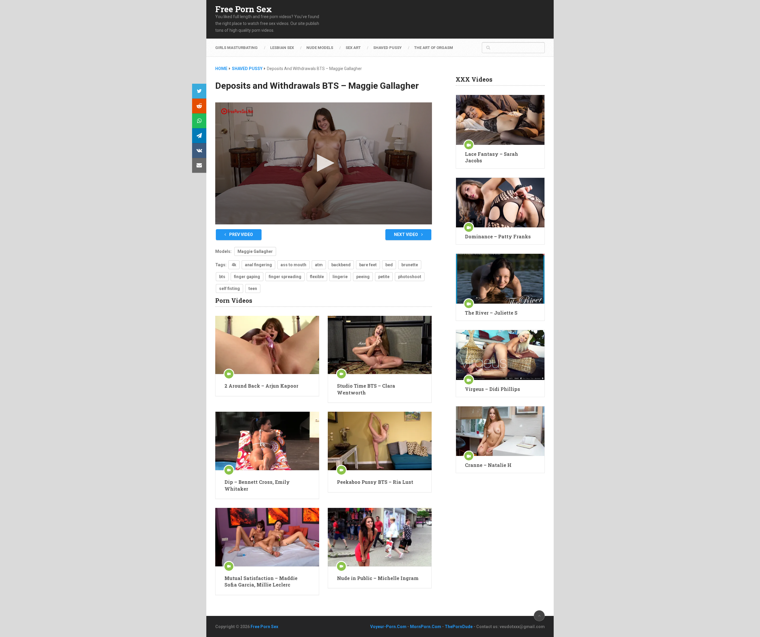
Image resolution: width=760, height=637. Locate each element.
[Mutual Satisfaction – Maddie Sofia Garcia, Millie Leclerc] (267, 537)
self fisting (229, 288)
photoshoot (409, 276)
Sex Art (353, 47)
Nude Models (319, 47)
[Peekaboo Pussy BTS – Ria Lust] (380, 441)
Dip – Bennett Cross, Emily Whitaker (257, 485)
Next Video (406, 234)
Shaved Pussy (387, 47)
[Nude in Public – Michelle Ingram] (380, 537)
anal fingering (258, 264)
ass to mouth (293, 264)
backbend (341, 264)
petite (384, 276)
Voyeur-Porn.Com (388, 626)
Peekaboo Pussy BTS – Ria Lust (375, 482)
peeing (363, 276)
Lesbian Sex (282, 47)
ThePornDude (459, 626)
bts (222, 276)
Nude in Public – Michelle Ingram (378, 578)
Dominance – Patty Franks (498, 236)
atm (319, 264)
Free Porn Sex (243, 9)
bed (389, 264)
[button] (324, 163)
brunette (409, 264)
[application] (323, 163)
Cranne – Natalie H (488, 465)
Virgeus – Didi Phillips (492, 389)
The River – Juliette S (491, 313)
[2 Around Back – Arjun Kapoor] (267, 345)
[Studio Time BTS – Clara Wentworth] (380, 345)
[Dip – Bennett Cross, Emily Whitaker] (267, 441)
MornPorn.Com (425, 626)
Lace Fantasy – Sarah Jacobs (491, 157)
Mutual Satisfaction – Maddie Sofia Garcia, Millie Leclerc (260, 581)
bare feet (368, 264)
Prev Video (240, 234)
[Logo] (237, 111)
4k (234, 264)
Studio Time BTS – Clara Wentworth (366, 389)
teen (252, 288)
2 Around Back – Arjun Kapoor (261, 386)
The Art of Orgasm (433, 47)
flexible (317, 276)
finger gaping (247, 276)
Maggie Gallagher (255, 251)
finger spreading (285, 276)
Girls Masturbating (236, 47)
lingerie (340, 276)
